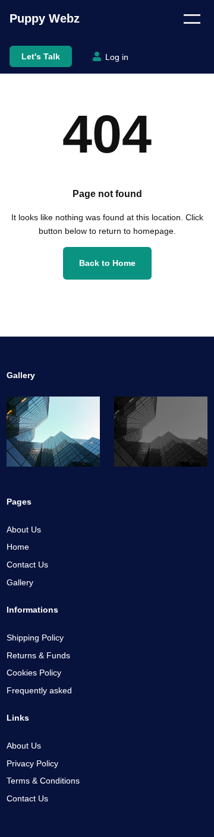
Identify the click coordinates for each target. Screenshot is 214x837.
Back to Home (107, 263)
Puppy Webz (45, 18)
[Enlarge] (84, 412)
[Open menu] (192, 19)
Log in (116, 57)
